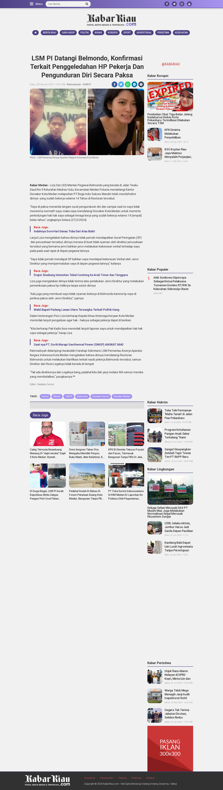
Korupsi (113, 32)
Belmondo (82, 396)
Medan (57, 396)
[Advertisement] (111, 44)
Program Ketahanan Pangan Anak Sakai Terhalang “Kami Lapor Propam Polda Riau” (178, 437)
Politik (84, 32)
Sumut (45, 396)
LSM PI (68, 396)
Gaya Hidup (68, 32)
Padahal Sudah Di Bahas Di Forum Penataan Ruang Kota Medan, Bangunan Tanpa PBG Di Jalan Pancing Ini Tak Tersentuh (86, 499)
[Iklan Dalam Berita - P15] (170, 748)
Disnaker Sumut (100, 396)
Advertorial (144, 32)
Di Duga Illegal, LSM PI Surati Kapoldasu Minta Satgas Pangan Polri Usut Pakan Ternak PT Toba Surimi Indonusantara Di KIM (47, 499)
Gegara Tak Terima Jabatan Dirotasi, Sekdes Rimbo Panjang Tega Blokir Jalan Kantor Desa (177, 717)
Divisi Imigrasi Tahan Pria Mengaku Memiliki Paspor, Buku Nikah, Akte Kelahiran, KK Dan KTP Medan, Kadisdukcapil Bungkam (86, 457)
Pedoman (136, 778)
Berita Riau (49, 32)
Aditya (173, 784)
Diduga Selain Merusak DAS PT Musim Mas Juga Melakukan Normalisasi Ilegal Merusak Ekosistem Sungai (167, 512)
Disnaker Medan (122, 396)
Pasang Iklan (106, 778)
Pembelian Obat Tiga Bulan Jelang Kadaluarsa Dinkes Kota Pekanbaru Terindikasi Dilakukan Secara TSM (169, 119)
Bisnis (98, 32)
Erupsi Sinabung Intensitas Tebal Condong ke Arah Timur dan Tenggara (81, 275)
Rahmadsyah (74, 84)
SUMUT (87, 84)
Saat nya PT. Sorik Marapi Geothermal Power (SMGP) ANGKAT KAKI (78, 344)
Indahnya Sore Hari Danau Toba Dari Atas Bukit (64, 231)
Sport (127, 32)
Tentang (122, 778)
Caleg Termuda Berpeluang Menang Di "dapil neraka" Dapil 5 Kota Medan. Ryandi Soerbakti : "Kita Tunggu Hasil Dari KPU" (48, 457)
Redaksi (150, 778)
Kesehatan (181, 32)
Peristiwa (163, 32)
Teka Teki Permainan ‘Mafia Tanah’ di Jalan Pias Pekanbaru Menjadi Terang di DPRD (178, 418)
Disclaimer (89, 778)
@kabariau (171, 64)
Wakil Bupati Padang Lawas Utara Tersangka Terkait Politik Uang (76, 309)
